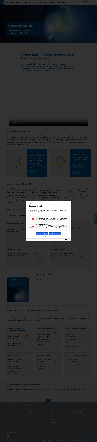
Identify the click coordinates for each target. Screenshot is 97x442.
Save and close (48, 236)
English (29, 203)
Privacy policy (30, 213)
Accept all (42, 233)
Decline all (54, 233)
